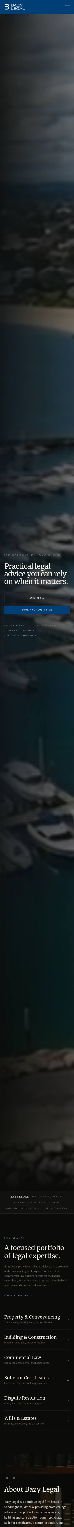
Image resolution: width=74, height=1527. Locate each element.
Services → (37, 598)
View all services (18, 1295)
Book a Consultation (37, 609)
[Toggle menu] (67, 7)
